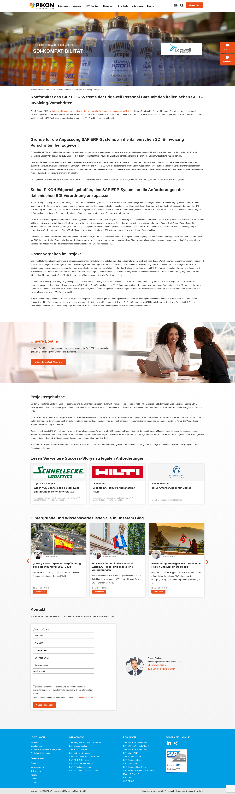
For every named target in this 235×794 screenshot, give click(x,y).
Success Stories (45, 90)
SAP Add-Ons (76, 737)
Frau (38, 630)
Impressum (147, 791)
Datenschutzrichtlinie (84, 698)
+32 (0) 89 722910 (158, 665)
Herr (47, 630)
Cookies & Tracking (194, 791)
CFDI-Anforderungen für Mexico (171, 487)
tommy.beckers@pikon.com (163, 669)
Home (33, 90)
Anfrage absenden (44, 705)
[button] (28, 561)
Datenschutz (158, 791)
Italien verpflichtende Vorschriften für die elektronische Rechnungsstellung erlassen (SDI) (90, 111)
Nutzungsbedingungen (175, 791)
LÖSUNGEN (129, 737)
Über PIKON (37, 758)
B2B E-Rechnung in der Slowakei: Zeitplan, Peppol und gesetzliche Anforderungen (113, 566)
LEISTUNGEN (38, 737)
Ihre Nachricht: (40, 671)
